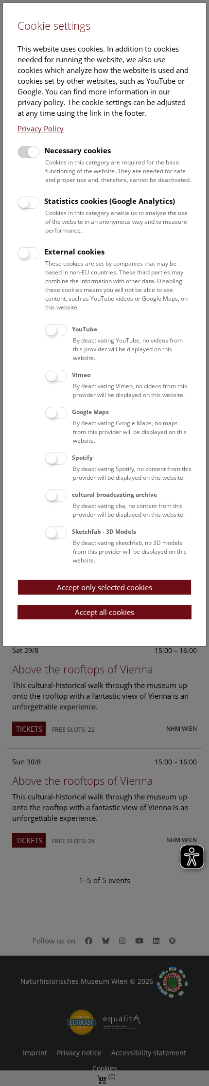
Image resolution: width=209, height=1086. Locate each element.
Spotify (82, 457)
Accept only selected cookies (104, 587)
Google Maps (90, 412)
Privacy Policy (40, 128)
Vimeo (81, 375)
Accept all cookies (104, 612)
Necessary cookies (77, 150)
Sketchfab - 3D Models (104, 531)
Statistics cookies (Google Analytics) (109, 201)
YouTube (84, 329)
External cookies (74, 251)
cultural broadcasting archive (114, 494)
